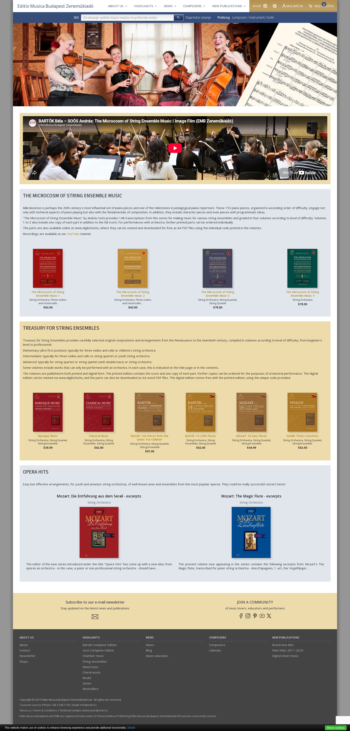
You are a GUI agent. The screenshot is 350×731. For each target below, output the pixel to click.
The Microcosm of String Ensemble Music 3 (217, 294)
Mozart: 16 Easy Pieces (251, 436)
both (270, 17)
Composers (217, 637)
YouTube (73, 234)
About (23, 645)
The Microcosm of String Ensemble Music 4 (302, 294)
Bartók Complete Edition (100, 645)
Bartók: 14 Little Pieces (200, 436)
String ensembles (95, 661)
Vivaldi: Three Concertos (302, 436)
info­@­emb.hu (88, 705)
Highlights (91, 637)
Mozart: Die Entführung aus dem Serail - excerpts (99, 496)
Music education (157, 656)
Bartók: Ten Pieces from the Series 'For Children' (149, 437)
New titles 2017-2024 (287, 650)
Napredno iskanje (198, 17)
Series (87, 683)
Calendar (215, 650)
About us (26, 637)
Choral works (92, 672)
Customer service (30, 705)
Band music (90, 667)
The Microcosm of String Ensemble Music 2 (132, 294)
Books (87, 678)
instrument (257, 17)
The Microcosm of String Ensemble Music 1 (47, 294)
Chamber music (93, 656)
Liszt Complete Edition (98, 650)
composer (239, 17)
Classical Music (99, 436)
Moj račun (294, 6)
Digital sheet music (285, 656)
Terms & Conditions (45, 710)
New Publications (285, 637)
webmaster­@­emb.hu (95, 710)
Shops (23, 661)
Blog (149, 650)
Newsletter (27, 656)
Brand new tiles (283, 645)
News (150, 637)
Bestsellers (91, 689)
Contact (24, 650)
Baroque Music (48, 436)
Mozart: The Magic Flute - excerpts (251, 496)
